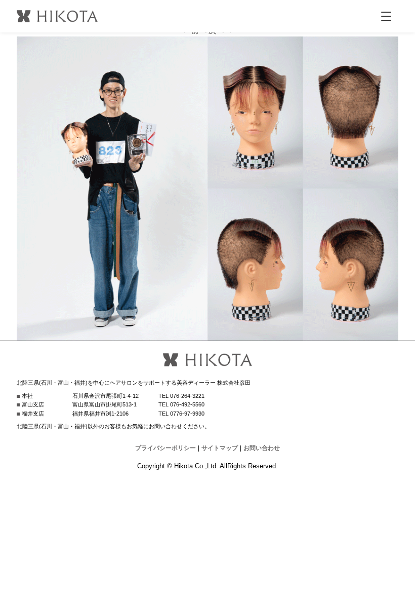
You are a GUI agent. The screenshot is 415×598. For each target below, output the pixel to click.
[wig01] (207, 334)
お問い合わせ (261, 448)
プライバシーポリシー (165, 448)
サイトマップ (219, 448)
